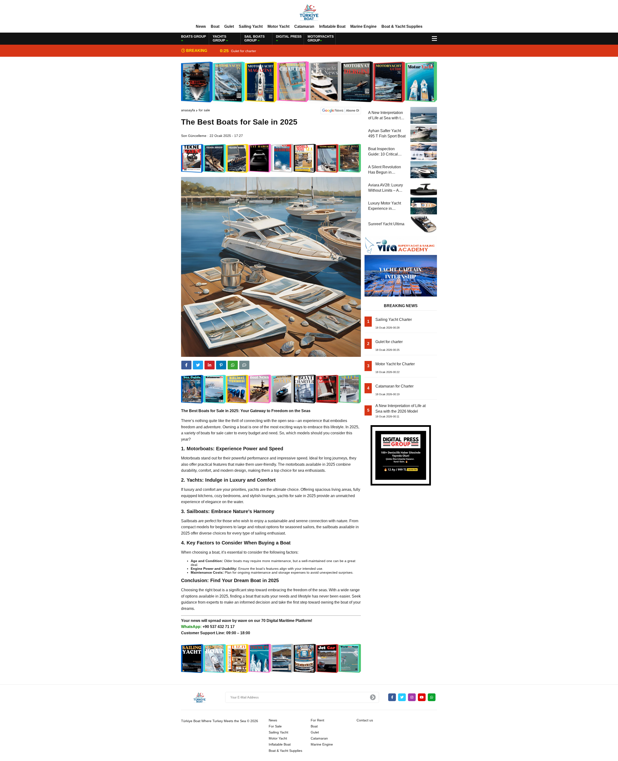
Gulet (229, 26)
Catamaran (304, 26)
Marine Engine (363, 26)
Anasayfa (188, 110)
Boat (215, 26)
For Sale (204, 110)
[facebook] (186, 365)
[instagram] (412, 697)
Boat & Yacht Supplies (401, 26)
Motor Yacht (278, 26)
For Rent (317, 720)
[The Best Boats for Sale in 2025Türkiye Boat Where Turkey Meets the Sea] (309, 12)
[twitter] (198, 365)
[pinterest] (221, 365)
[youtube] (422, 697)
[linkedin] (209, 365)
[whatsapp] (431, 697)
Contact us (365, 720)
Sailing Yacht (251, 26)
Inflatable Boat (332, 26)
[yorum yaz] (244, 365)
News (201, 26)
